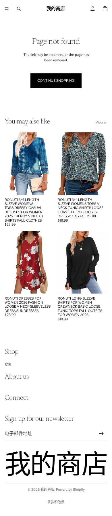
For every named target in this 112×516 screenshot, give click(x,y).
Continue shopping (56, 80)
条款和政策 (56, 502)
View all (101, 122)
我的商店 (47, 489)
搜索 (8, 364)
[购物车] (105, 8)
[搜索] (19, 8)
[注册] (101, 433)
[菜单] (6, 8)
